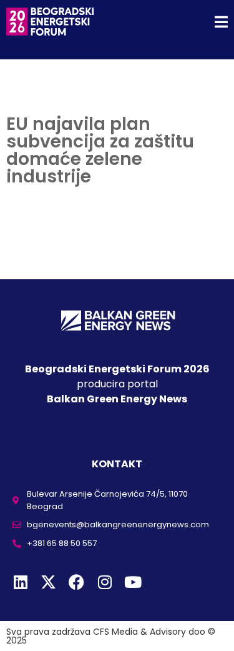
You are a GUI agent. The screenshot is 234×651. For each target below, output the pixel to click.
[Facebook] (76, 582)
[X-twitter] (48, 582)
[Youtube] (132, 582)
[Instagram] (104, 582)
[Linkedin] (20, 582)
